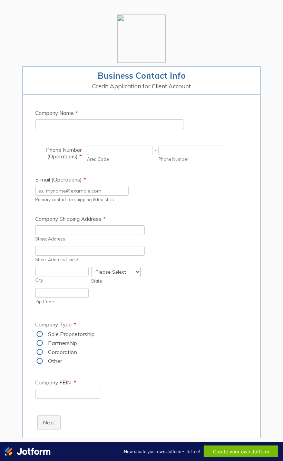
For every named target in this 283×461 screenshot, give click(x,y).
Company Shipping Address (70, 219)
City (39, 280)
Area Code (98, 159)
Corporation (62, 352)
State (96, 281)
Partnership (62, 343)
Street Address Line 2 (56, 259)
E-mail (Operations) (60, 179)
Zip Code (44, 301)
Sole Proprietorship (71, 334)
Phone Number (173, 159)
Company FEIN (55, 382)
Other (55, 361)
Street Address (50, 239)
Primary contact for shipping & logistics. (75, 199)
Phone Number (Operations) (64, 153)
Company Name (56, 113)
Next (49, 422)
